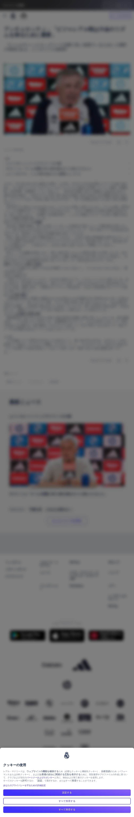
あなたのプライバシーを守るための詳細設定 (24, 785)
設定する (67, 792)
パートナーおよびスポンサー (40, 777)
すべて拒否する (67, 801)
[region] (67, 782)
